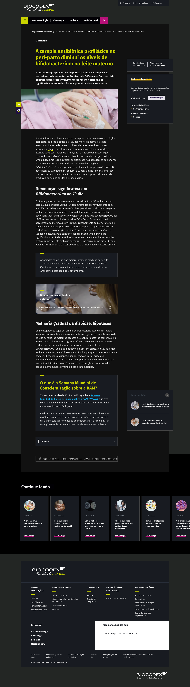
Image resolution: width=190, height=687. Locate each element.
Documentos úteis (144, 587)
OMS (50, 148)
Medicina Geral (91, 20)
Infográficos (140, 599)
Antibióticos (54, 458)
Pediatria (74, 20)
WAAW (87, 458)
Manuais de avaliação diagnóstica (144, 604)
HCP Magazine (37, 602)
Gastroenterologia (39, 20)
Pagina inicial (37, 31)
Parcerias (56, 609)
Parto (64, 458)
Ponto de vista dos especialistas (143, 614)
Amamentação (75, 458)
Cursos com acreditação (116, 598)
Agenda (90, 595)
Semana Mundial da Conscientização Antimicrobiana (115, 458)
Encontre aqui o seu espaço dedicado (121, 633)
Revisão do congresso (91, 600)
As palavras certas (143, 595)
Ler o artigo (29, 535)
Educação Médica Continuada (115, 589)
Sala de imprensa (59, 605)
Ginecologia (58, 20)
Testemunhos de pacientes (147, 609)
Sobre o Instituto (140, 3)
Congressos (93, 587)
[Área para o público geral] (104, 20)
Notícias (34, 598)
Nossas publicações (37, 589)
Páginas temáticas (39, 606)
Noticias (136, 117)
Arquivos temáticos (39, 609)
